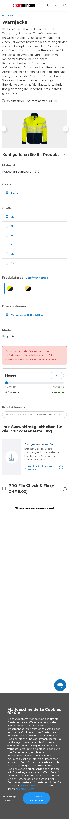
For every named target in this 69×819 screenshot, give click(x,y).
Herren (15, 193)
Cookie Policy (25, 788)
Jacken (10, 15)
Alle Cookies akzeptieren (36, 798)
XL (12, 254)
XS (12, 216)
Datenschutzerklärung (33, 785)
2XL (13, 263)
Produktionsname (16, 407)
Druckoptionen (14, 306)
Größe (7, 208)
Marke (7, 330)
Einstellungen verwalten (10, 798)
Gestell (7, 184)
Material (8, 165)
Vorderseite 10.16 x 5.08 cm (27, 315)
